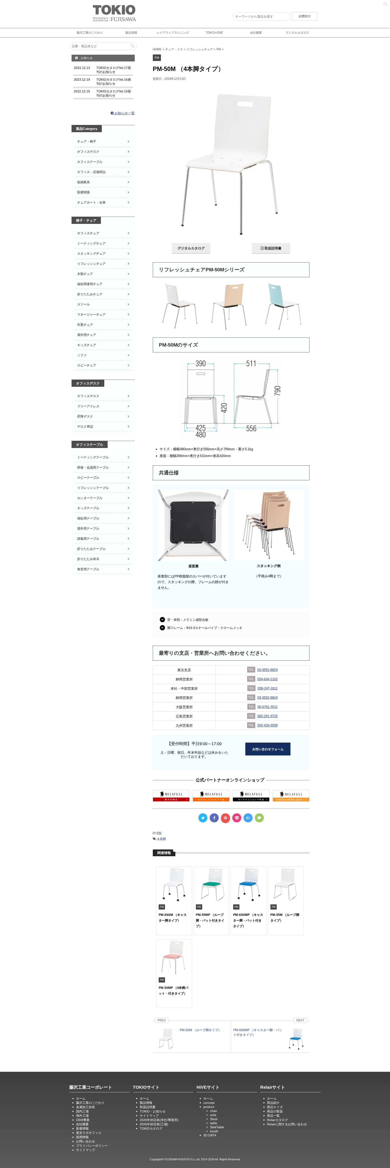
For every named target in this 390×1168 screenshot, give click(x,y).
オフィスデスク (88, 151)
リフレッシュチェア (91, 263)
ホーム (81, 1098)
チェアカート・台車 (91, 202)
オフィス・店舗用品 (91, 172)
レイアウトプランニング (173, 32)
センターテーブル (89, 498)
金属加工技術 (85, 1107)
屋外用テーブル (88, 528)
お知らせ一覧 (124, 113)
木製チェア (85, 274)
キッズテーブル (88, 508)
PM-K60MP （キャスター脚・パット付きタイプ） (248, 920)
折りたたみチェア (89, 294)
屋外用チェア (86, 335)
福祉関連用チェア (89, 284)
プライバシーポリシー (92, 1145)
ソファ (82, 355)
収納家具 (83, 182)
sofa (213, 1115)
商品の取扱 (275, 1111)
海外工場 (82, 1115)
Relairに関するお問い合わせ (287, 1124)
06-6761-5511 (268, 707)
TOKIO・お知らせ (152, 1111)
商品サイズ (275, 1107)
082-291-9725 (267, 716)
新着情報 (82, 1128)
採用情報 (82, 1137)
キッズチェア (86, 345)
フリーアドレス (88, 406)
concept (209, 1103)
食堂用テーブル (88, 569)
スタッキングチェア (91, 253)
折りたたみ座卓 (88, 559)
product (208, 1107)
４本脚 (161, 838)
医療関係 (83, 192)
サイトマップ (85, 1150)
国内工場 (82, 1111)
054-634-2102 (267, 679)
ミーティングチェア (91, 243)
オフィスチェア (88, 233)
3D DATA (209, 1135)
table (213, 1123)
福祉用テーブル (88, 518)
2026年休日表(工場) (154, 1124)
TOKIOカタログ (151, 1128)
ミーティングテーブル (93, 457)
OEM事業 (83, 1120)
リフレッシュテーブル (93, 488)
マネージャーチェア (91, 314)
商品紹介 (273, 1103)
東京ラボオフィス (88, 1133)
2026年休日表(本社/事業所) (159, 1120)
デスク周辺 (85, 426)
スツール (83, 304)
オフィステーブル (89, 162)
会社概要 (256, 32)
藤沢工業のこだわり (90, 32)
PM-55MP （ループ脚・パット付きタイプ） (210, 920)
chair (213, 1111)
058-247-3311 (268, 688)
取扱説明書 (272, 248)
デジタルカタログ (191, 248)
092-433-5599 (267, 725)
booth (214, 1131)
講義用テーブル (88, 538)
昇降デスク (85, 416)
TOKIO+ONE (214, 32)
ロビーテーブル (88, 477)
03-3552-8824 (267, 670)
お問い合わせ (85, 1141)
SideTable (217, 1127)
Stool (213, 1119)
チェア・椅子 (86, 141)
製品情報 (131, 32)
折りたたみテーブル (91, 549)
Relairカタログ (277, 1120)
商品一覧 (273, 1115)
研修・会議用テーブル (93, 467)
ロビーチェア (86, 365)
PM (159, 833)
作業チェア (85, 324)
